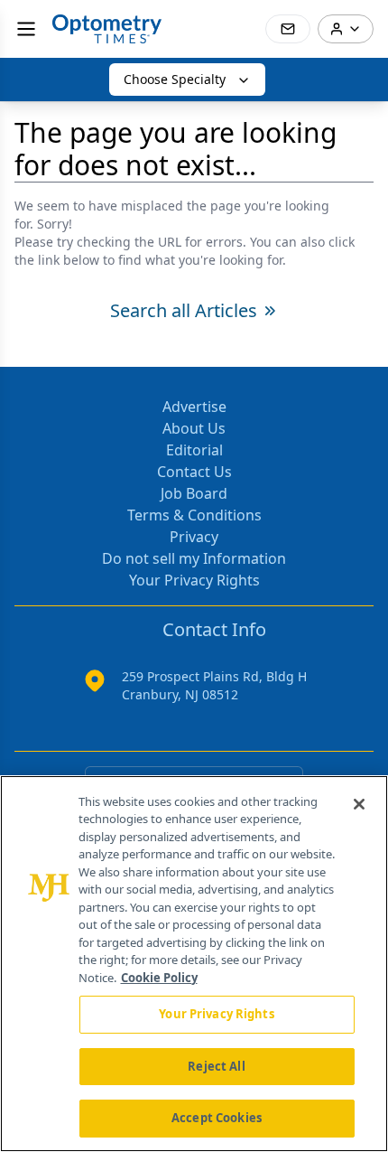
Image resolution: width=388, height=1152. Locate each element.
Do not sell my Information (194, 558)
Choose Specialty (175, 79)
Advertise (194, 407)
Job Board (194, 493)
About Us (194, 428)
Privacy (194, 537)
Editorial (194, 450)
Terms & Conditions (194, 515)
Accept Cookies (216, 1118)
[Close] (359, 804)
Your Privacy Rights (194, 580)
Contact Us (194, 472)
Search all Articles (183, 310)
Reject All (216, 1066)
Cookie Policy (159, 977)
